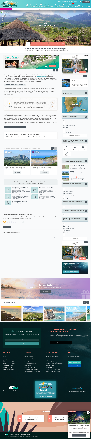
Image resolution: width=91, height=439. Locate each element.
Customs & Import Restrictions (54, 363)
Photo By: (6, 11)
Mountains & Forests (22, 136)
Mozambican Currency (30, 362)
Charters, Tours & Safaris (60, 5)
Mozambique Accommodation (36, 5)
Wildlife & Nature (43, 136)
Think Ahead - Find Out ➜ (45, 396)
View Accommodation (78, 435)
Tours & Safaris (44, 43)
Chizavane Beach (70, 129)
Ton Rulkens (37, 152)
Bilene (67, 127)
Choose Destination (5, 9)
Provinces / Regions (30, 358)
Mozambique (87, 6)
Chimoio (44, 164)
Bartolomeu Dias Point (70, 125)
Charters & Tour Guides (9, 363)
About (28, 43)
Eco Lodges (68, 232)
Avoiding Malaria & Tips (31, 363)
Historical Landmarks (30, 367)
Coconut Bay (68, 132)
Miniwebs (9, 390)
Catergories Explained (73, 356)
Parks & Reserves (27, 9)
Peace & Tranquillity (34, 136)
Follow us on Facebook (74, 365)
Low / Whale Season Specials (70, 271)
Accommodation (35, 43)
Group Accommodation (71, 235)
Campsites (68, 230)
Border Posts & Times (30, 360)
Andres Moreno (6, 12)
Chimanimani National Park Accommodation (14, 84)
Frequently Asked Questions (72, 198)
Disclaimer (70, 358)
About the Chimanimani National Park (74, 189)
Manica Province (41, 76)
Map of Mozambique (8, 369)
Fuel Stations (28, 365)
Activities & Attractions (54, 43)
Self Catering (69, 223)
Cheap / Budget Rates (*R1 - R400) (73, 206)
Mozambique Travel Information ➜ (61, 342)
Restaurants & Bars (8, 365)
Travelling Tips (50, 365)
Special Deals (6, 360)
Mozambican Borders (51, 358)
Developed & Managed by (19, 434)
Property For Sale (70, 5)
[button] (57, 70)
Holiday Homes (69, 226)
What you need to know (52, 356)
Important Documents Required (54, 360)
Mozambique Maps (79, 6)
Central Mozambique (36, 9)
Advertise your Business (75, 362)
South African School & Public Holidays (32, 372)
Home (27, 6)
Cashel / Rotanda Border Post (17, 164)
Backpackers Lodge (70, 228)
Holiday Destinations (48, 6)
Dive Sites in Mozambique (31, 369)
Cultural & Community (11, 136)
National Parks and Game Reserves (12, 362)
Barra (67, 123)
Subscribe (22, 343)
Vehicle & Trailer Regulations (53, 362)
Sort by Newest (53, 227)
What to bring (50, 367)
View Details (17, 172)
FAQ (63, 43)
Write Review (7, 227)
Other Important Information (53, 369)
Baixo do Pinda (69, 120)
